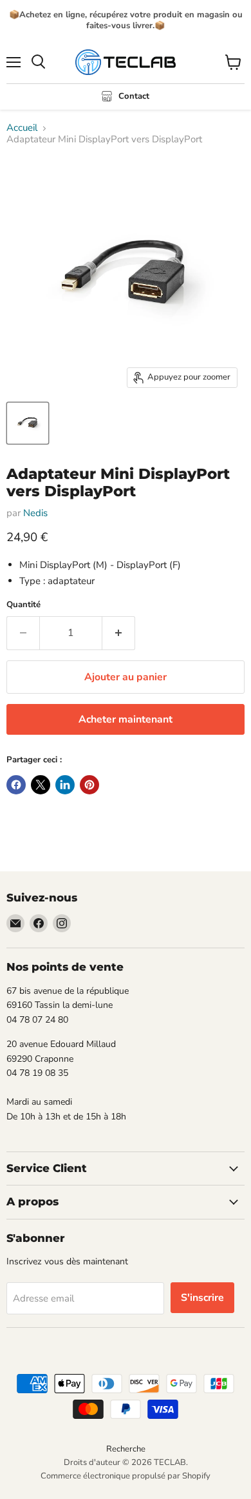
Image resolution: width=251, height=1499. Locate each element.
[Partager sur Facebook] (16, 784)
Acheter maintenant (125, 719)
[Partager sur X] (40, 784)
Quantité (23, 605)
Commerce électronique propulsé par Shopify (125, 1476)
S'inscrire (202, 1298)
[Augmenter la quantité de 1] (118, 632)
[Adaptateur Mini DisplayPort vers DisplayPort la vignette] (27, 423)
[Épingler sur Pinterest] (89, 784)
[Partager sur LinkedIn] (65, 784)
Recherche (125, 1449)
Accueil (21, 127)
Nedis (35, 513)
